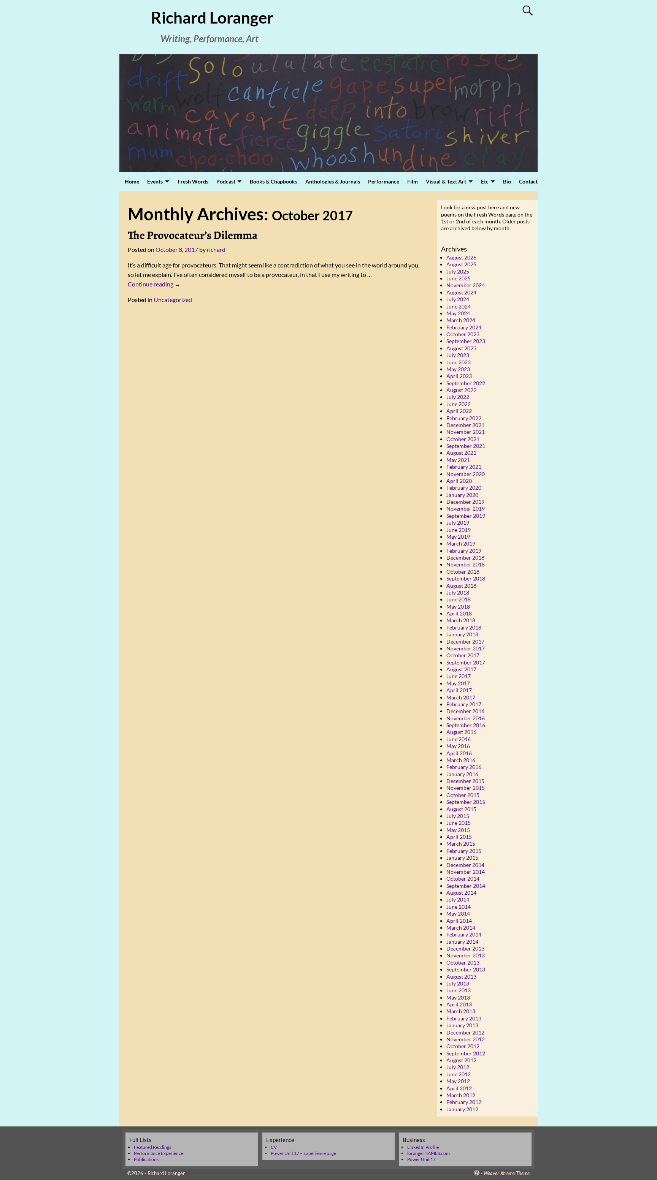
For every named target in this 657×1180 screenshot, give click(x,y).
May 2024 (458, 313)
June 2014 (458, 906)
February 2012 (463, 1102)
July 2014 (457, 899)
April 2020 (459, 481)
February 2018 (463, 627)
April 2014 (459, 920)
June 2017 (458, 676)
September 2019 (465, 515)
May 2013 (458, 997)
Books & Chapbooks (273, 181)
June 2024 (458, 306)
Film (412, 181)
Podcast (225, 181)
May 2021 (458, 460)
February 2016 (463, 767)
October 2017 (462, 655)
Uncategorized (173, 299)
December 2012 (465, 1032)
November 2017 (465, 648)
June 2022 (458, 404)
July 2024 (457, 299)
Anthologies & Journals (332, 181)
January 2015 (462, 857)
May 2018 (458, 606)
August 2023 (461, 348)
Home (132, 181)
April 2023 (459, 376)
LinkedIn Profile (423, 1147)
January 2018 (462, 634)
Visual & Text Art (446, 181)
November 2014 (465, 871)
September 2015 (465, 802)
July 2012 (457, 1067)
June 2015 (458, 822)
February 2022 (463, 418)
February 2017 (463, 704)
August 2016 (461, 732)
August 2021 (461, 452)
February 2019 (463, 550)
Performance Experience (158, 1153)
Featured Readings (152, 1147)
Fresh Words (193, 181)
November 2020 (465, 474)
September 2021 (465, 446)
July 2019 (457, 522)
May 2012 (458, 1081)
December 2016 (465, 711)
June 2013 (458, 990)
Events (155, 181)
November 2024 (465, 285)
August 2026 (461, 257)
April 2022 (459, 411)
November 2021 (465, 432)
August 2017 (461, 669)
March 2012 (460, 1095)
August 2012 (461, 1060)
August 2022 (461, 390)
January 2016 (462, 774)
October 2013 (462, 962)
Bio (507, 181)
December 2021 (465, 425)
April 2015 (459, 837)
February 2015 (463, 851)
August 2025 (461, 264)
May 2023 (458, 369)
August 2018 (461, 585)
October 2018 (462, 571)
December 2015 (465, 781)
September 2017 (465, 662)
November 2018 (465, 564)
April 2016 (459, 753)
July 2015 (457, 816)
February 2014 (463, 934)
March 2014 (460, 927)
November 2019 (465, 508)
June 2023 (458, 362)
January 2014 (462, 941)
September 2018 (465, 578)
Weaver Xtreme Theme (507, 1173)
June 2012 (458, 1074)
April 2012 (459, 1088)
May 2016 (458, 746)
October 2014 (462, 878)
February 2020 (463, 487)
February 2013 (463, 1018)
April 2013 (459, 1004)
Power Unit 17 (421, 1159)
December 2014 (465, 865)
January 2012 (462, 1109)
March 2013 (460, 1011)
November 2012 (465, 1039)
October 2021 (462, 439)
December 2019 (465, 501)
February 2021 (463, 466)
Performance (383, 181)
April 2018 (459, 613)
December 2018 (465, 557)
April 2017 (459, 690)
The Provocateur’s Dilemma (192, 235)
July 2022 (457, 397)
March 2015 (460, 843)
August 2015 (461, 809)
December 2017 (465, 641)
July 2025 (457, 271)
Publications (146, 1159)
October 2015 (462, 795)
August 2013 (461, 976)
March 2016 (460, 760)
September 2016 (465, 725)
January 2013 (462, 1025)
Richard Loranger (212, 17)
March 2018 (460, 620)
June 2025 (458, 278)
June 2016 (458, 739)
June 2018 (458, 599)
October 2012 (462, 1046)
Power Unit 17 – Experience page (303, 1153)
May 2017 (458, 683)
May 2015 (458, 830)
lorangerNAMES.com (428, 1153)
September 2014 (465, 886)
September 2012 (465, 1053)
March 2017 (460, 697)
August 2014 (461, 892)
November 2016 (465, 718)
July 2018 (457, 592)
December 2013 (465, 948)
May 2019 (458, 536)
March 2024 (460, 320)
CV (274, 1147)
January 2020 (462, 495)
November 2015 (465, 788)
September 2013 (465, 969)
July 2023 (457, 355)
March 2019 (460, 543)
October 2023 (462, 334)
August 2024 (461, 292)
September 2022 (465, 383)
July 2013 (457, 983)
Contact (528, 181)
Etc (485, 181)
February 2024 (463, 327)
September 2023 (465, 341)
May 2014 (458, 913)
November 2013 (465, 955)
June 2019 (458, 530)
